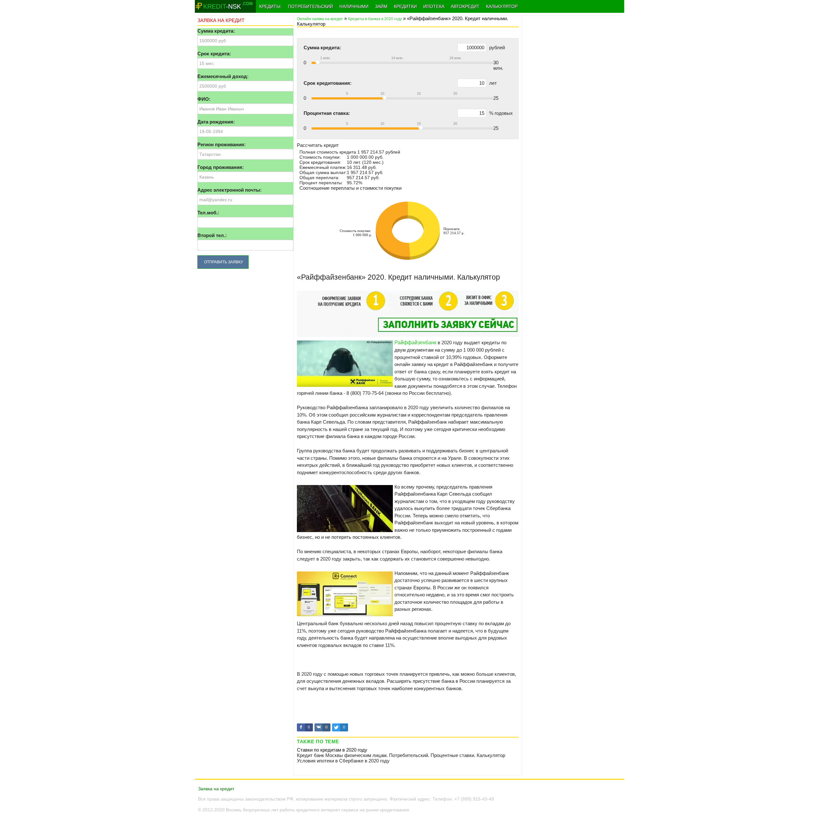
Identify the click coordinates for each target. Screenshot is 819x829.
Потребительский (310, 6)
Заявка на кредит (216, 788)
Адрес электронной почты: (229, 190)
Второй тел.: (212, 235)
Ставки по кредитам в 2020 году (332, 750)
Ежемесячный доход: (223, 76)
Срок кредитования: (328, 83)
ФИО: (204, 99)
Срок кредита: (214, 53)
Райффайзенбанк (415, 342)
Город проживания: (220, 167)
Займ (381, 6)
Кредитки (405, 6)
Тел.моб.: (208, 212)
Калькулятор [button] (502, 6)
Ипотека (433, 6)
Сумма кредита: (216, 31)
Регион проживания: (221, 144)
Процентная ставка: (327, 113)
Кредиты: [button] (270, 6)
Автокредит (465, 6)
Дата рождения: (216, 121)
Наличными (354, 6)
